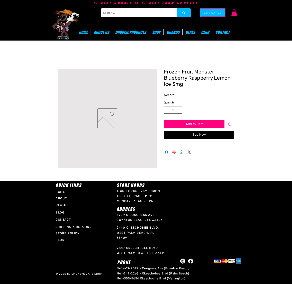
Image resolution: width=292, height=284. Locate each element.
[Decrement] (166, 109)
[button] (234, 12)
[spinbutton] (173, 109)
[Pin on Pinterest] (174, 152)
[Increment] (179, 109)
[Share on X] (189, 152)
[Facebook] (190, 261)
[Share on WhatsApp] (181, 152)
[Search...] (184, 12)
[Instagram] (182, 261)
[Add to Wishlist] (230, 124)
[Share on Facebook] (166, 152)
